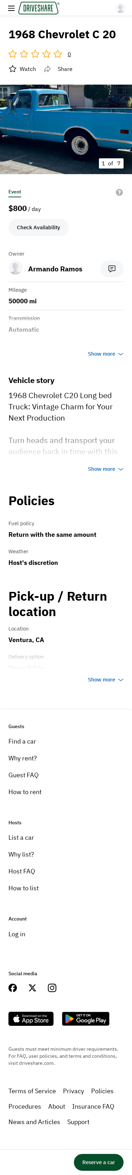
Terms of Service (32, 1091)
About (56, 1106)
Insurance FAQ (93, 1106)
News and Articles (34, 1122)
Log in (16, 934)
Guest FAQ (23, 775)
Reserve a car (98, 1162)
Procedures (24, 1106)
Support (78, 1122)
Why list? (21, 854)
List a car (21, 837)
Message (112, 268)
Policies (102, 1091)
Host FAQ (21, 871)
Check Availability (38, 227)
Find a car (22, 741)
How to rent (25, 792)
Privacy (73, 1091)
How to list (23, 888)
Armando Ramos (55, 268)
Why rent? (22, 758)
